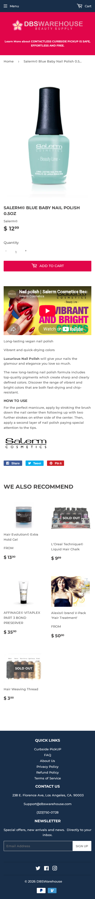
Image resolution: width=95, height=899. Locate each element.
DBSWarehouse (49, 881)
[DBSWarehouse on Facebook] (46, 869)
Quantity (11, 242)
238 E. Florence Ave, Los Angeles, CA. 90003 (48, 795)
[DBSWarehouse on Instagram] (54, 869)
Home (9, 61)
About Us (47, 761)
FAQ (47, 755)
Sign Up (82, 846)
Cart (87, 6)
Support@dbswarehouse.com (48, 804)
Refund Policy (47, 772)
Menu (14, 6)
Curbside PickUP (47, 749)
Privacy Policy (47, 766)
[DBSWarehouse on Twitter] (38, 869)
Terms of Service (47, 778)
